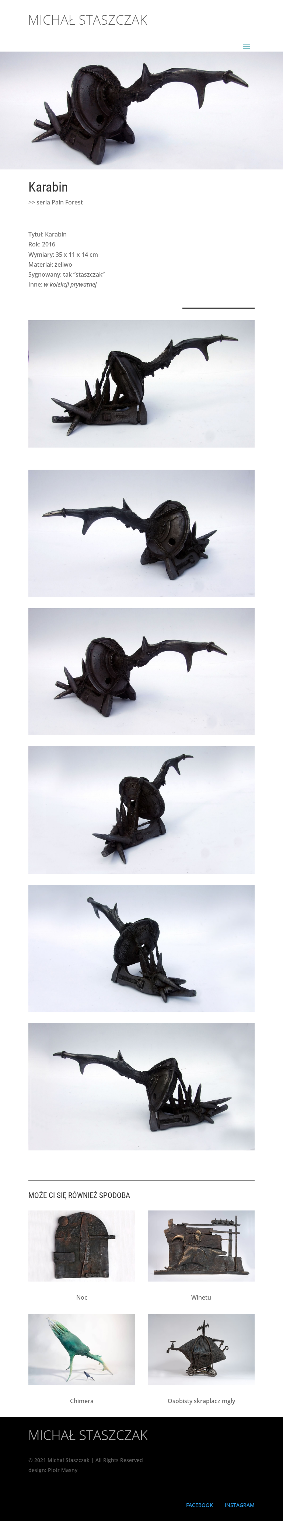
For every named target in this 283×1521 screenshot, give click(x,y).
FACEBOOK (199, 1504)
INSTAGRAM (240, 1504)
